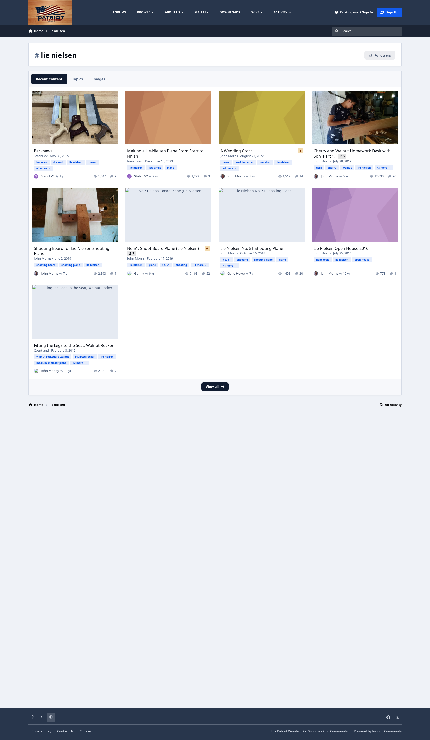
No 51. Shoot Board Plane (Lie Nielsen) (163, 248)
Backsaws (43, 151)
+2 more (78, 363)
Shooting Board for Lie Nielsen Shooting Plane (71, 251)
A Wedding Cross (236, 151)
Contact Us (65, 731)
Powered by (378, 731)
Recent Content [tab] (49, 79)
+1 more (198, 265)
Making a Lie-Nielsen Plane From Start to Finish (165, 153)
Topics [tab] (77, 79)
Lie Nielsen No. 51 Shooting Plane (251, 248)
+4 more (41, 168)
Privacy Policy (41, 731)
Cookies (85, 731)
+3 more (382, 167)
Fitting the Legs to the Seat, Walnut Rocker (74, 345)
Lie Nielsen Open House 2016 (341, 248)
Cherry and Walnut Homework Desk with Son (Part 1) (352, 153)
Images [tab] (98, 79)
